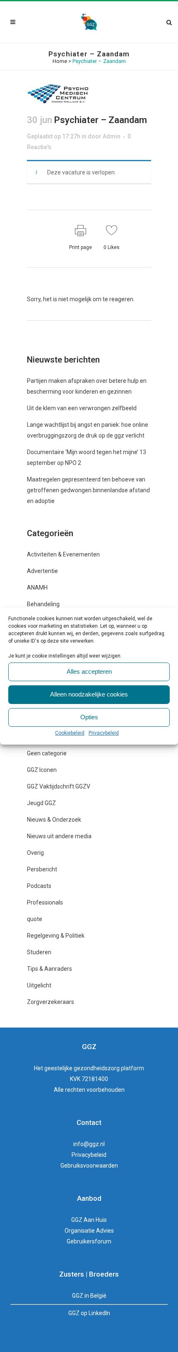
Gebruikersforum (89, 1241)
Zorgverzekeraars (50, 1002)
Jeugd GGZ (41, 803)
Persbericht (42, 869)
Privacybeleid (104, 733)
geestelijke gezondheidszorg (82, 1068)
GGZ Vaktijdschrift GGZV (58, 786)
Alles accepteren (89, 671)
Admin (111, 136)
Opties (89, 717)
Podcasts (39, 886)
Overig (35, 852)
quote (34, 919)
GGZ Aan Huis (89, 1220)
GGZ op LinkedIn (89, 1313)
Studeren (39, 952)
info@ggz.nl (89, 1144)
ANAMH (37, 587)
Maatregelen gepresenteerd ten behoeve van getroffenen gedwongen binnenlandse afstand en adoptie (88, 490)
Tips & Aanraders (49, 968)
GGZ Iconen (42, 770)
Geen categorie (47, 753)
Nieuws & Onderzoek (54, 819)
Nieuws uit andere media (59, 836)
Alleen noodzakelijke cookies (89, 694)
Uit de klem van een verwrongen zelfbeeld (82, 408)
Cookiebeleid (69, 733)
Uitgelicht (39, 985)
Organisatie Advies (89, 1230)
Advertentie (42, 571)
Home (60, 61)
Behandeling (43, 604)
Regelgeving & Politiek (55, 935)
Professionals (45, 902)
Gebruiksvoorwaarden (89, 1165)
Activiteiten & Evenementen (63, 554)
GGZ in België (89, 1295)
